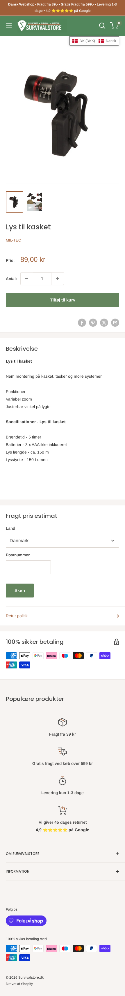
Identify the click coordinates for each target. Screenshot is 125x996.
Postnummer (18, 555)
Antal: (11, 278)
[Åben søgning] (102, 26)
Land (10, 528)
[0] (114, 25)
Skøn (20, 590)
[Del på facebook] (82, 323)
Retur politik (17, 615)
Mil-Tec (13, 240)
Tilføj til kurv (62, 299)
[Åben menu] (9, 25)
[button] (94, 40)
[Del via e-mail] (115, 323)
